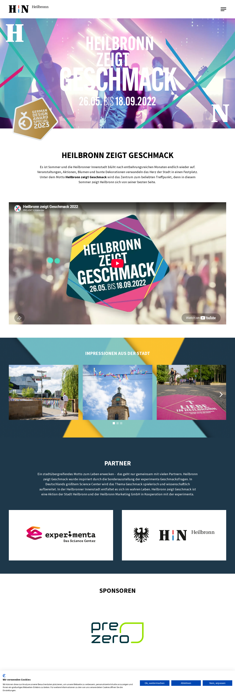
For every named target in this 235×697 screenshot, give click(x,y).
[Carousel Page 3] (121, 423)
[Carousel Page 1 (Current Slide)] (114, 423)
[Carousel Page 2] (117, 423)
